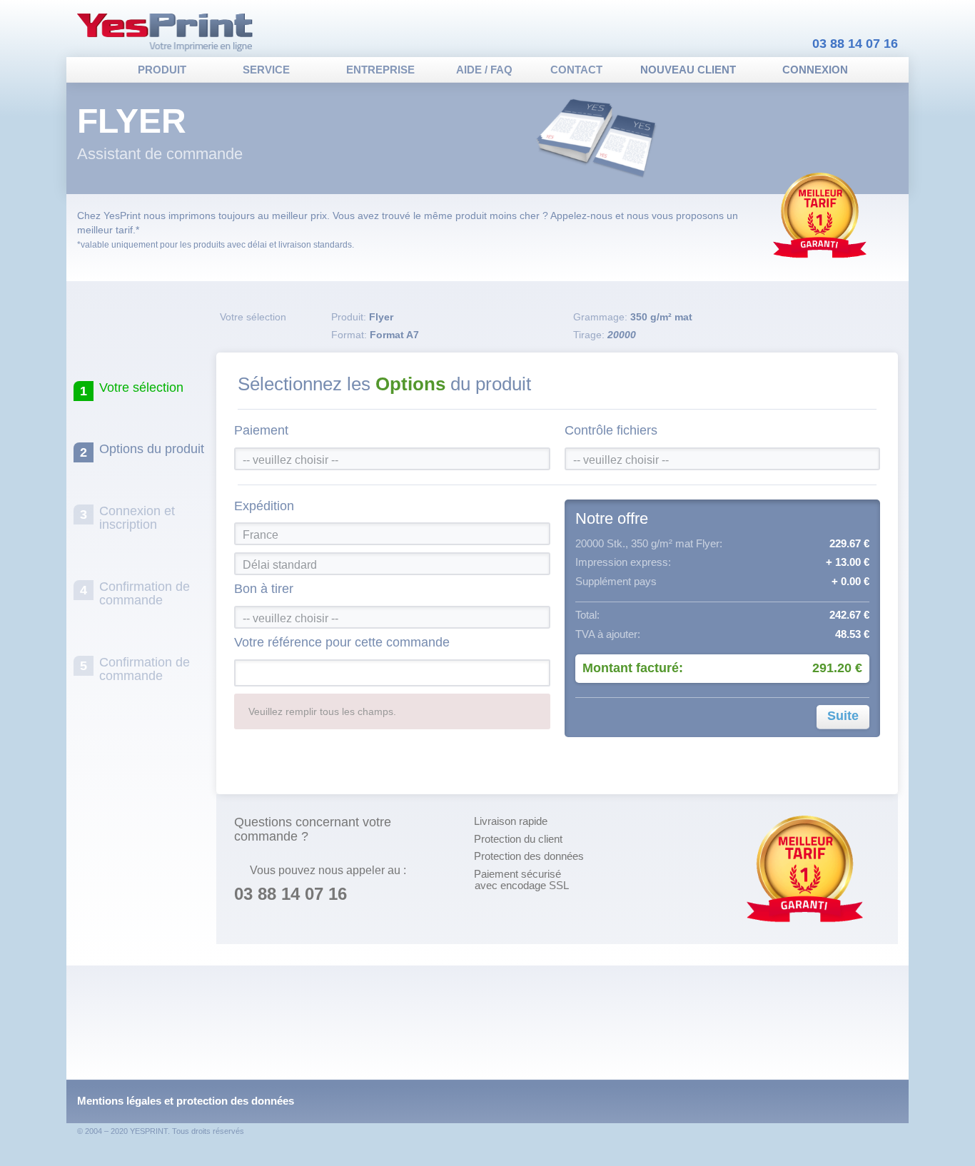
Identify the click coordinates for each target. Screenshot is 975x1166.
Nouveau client (688, 70)
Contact (576, 70)
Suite (843, 716)
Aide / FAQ (484, 70)
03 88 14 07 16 (855, 43)
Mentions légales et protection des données (185, 1101)
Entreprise (380, 70)
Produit (162, 70)
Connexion (815, 70)
